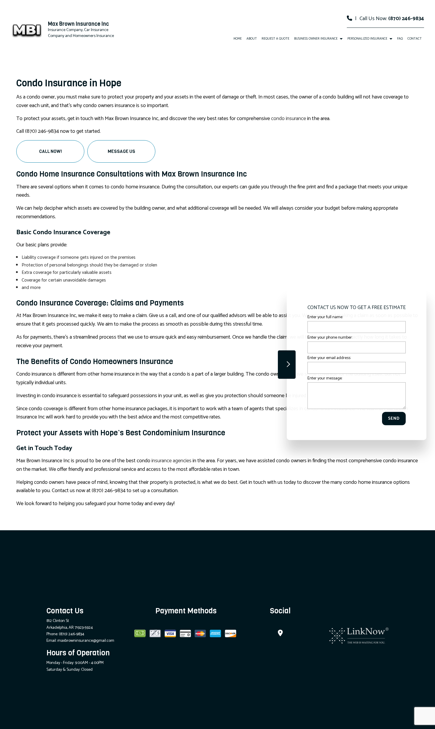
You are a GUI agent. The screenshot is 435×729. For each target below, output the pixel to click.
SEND (394, 418)
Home (237, 38)
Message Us (121, 151)
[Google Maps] (280, 634)
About (251, 38)
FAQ (400, 38)
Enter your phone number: (329, 337)
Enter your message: (324, 378)
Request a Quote (275, 38)
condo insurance (288, 118)
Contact (414, 38)
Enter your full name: (325, 317)
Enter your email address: (329, 358)
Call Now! (50, 151)
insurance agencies (171, 460)
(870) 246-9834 (406, 18)
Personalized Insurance (367, 38)
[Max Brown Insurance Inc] (27, 30)
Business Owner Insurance (316, 38)
